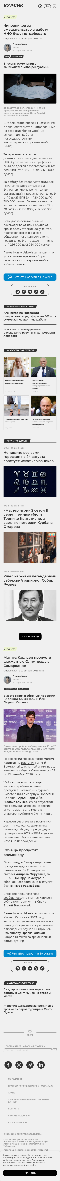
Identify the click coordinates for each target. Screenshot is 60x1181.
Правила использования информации (31, 1086)
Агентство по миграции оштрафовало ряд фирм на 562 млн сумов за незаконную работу (30, 316)
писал (43, 252)
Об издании (15, 1079)
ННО (7, 57)
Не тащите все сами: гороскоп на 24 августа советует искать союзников (29, 457)
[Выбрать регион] (40, 6)
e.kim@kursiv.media (22, 50)
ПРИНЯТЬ (30, 1173)
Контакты (13, 1109)
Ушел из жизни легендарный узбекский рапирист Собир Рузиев (30, 580)
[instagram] (19, 1065)
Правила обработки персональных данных (28, 1101)
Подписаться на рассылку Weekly (25, 1046)
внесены (31, 123)
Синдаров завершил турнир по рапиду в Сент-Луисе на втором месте (27, 993)
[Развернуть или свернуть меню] (54, 6)
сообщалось (12, 897)
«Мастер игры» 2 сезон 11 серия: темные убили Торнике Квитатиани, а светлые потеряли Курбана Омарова (28, 518)
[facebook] (8, 1065)
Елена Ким (20, 44)
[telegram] (30, 1065)
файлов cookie (28, 1165)
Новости (10, 17)
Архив (11, 1093)
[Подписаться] (54, 1050)
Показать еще (30, 636)
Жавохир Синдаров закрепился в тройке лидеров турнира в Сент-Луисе (28, 1009)
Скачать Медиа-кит (19, 1116)
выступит (27, 762)
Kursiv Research (17, 1123)
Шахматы (23, 689)
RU (47, 6)
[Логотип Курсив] (13, 5)
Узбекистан (17, 57)
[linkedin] (41, 1065)
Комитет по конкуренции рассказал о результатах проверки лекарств (29, 332)
